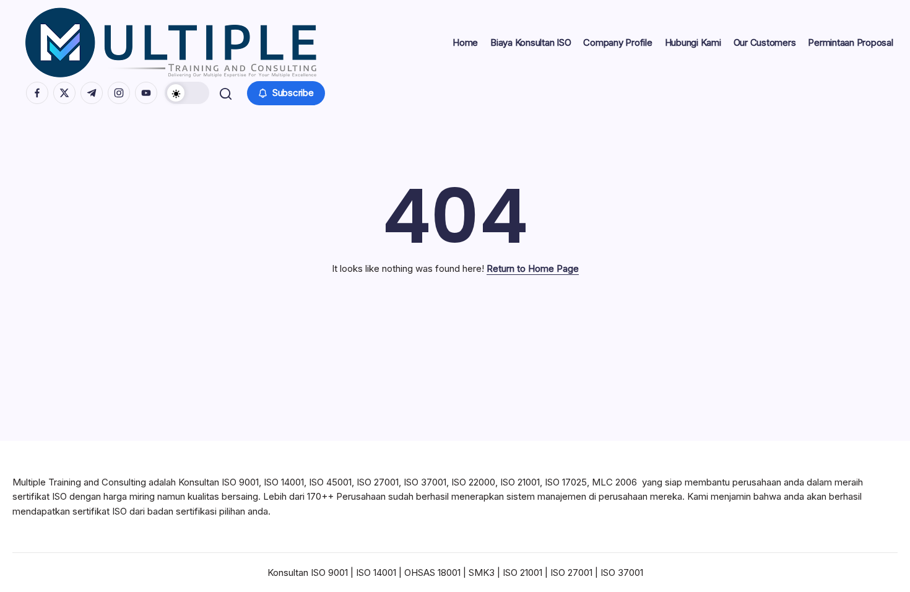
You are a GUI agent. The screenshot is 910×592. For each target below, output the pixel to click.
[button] (187, 93)
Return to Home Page (533, 268)
